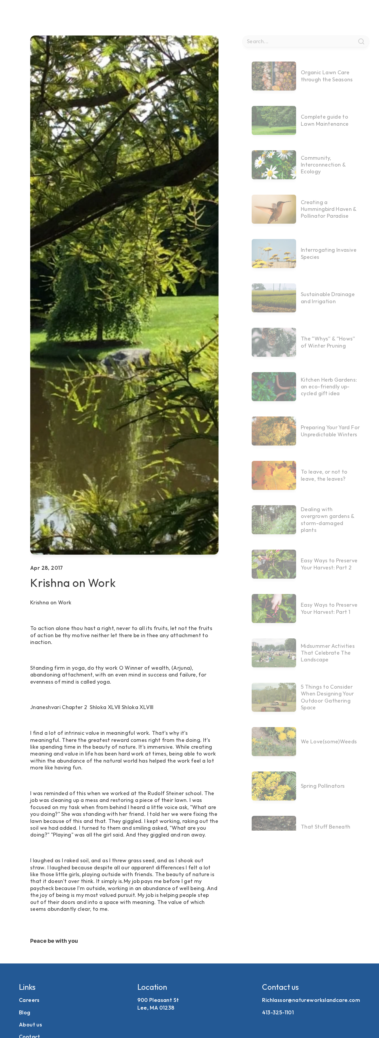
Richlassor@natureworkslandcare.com (311, 1000)
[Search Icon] (305, 41)
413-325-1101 (278, 1012)
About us (30, 1024)
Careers (29, 1000)
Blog (24, 1012)
